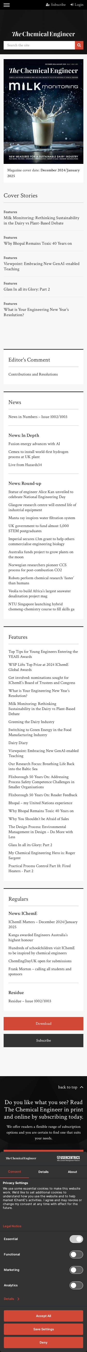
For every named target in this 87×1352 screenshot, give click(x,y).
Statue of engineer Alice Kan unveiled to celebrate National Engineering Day (40, 494)
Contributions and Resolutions (33, 374)
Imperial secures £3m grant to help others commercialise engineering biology (41, 541)
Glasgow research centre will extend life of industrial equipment (42, 507)
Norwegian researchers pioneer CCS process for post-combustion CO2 (37, 567)
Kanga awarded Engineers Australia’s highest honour (38, 937)
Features (10, 212)
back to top (67, 1087)
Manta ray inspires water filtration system (41, 518)
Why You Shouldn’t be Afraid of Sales (38, 819)
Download (43, 1023)
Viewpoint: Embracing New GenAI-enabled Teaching (42, 266)
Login (79, 4)
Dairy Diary (18, 743)
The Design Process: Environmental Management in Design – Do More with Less (40, 832)
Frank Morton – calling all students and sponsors (39, 971)
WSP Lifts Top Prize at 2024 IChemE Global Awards (38, 667)
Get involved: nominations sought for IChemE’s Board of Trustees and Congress (41, 680)
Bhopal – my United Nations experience (40, 803)
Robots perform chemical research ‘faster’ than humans (41, 580)
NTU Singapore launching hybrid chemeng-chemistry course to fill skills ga (41, 606)
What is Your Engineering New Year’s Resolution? (36, 312)
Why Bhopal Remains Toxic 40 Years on (38, 243)
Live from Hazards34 (25, 464)
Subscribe (58, 4)
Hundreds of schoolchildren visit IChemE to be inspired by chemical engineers (41, 950)
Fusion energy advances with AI (34, 443)
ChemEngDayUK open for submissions (40, 961)
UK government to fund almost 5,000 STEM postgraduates (38, 528)
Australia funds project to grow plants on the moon (40, 554)
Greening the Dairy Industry (31, 722)
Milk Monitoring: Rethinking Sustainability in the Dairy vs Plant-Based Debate (41, 220)
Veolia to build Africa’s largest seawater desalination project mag (39, 593)
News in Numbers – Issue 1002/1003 (37, 416)
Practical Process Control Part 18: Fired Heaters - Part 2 (39, 868)
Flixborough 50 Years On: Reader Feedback (42, 795)
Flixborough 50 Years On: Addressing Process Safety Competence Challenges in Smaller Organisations (41, 782)
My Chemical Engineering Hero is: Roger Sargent (41, 855)
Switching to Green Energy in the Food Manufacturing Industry (39, 732)
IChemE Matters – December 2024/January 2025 (43, 924)
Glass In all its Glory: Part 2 (27, 289)
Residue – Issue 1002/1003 (29, 1001)
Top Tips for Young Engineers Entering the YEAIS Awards (43, 654)
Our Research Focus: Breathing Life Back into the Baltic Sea (41, 766)
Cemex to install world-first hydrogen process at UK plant (38, 454)
